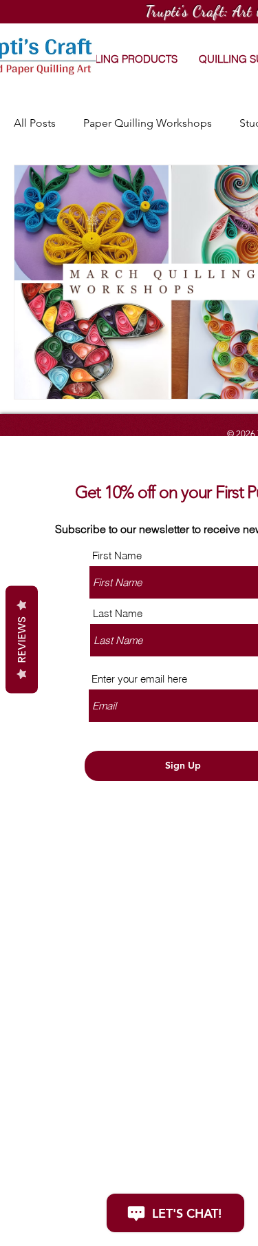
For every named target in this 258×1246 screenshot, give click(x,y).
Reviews (22, 639)
